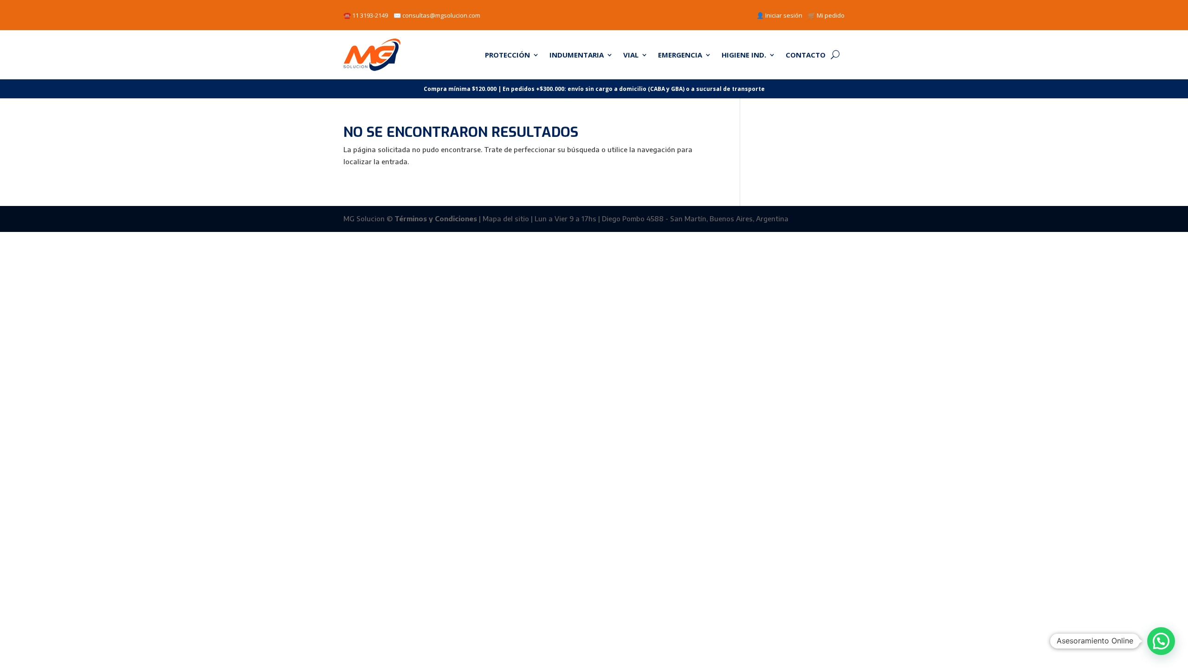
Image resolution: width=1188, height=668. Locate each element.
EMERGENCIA (680, 54)
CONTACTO (806, 54)
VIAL (631, 54)
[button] (1161, 641)
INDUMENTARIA (576, 54)
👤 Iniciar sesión (779, 15)
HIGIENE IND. (744, 54)
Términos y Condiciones (435, 218)
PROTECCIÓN (507, 54)
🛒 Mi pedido (826, 15)
